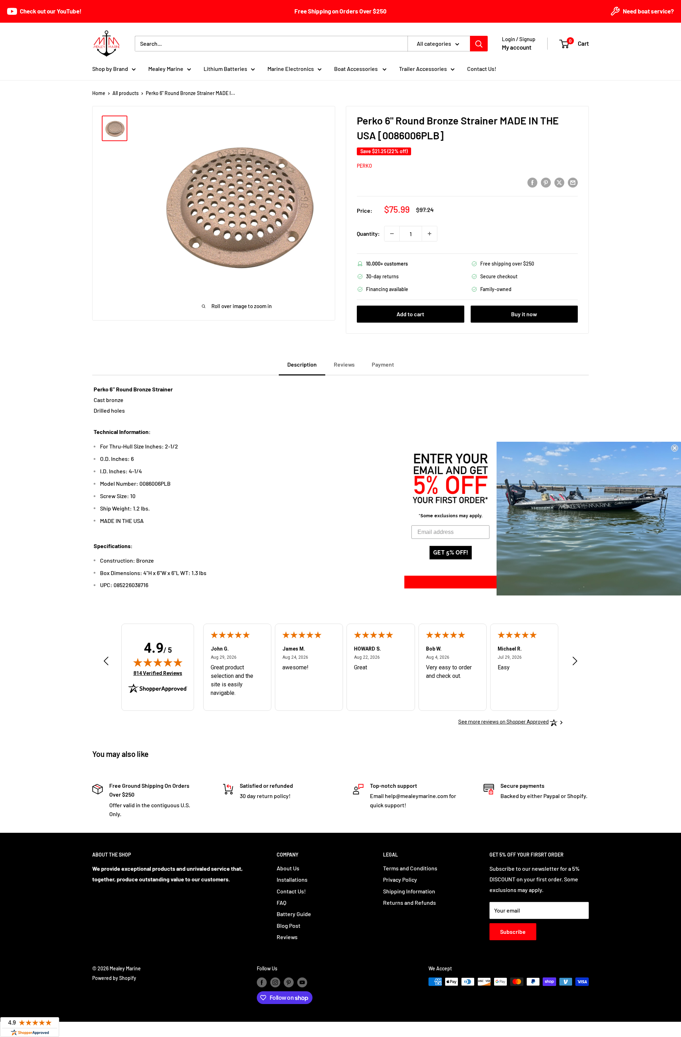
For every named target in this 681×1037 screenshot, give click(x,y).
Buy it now (524, 314)
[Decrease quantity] (391, 233)
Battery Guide (294, 913)
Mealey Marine (165, 68)
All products (125, 93)
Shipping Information (409, 891)
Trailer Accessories (423, 68)
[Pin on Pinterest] (546, 182)
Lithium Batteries (225, 68)
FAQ (281, 902)
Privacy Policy (400, 879)
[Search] (479, 43)
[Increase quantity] (429, 233)
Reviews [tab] (344, 364)
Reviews (287, 936)
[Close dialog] (674, 447)
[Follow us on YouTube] (302, 982)
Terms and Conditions (410, 868)
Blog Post (288, 925)
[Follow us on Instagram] (275, 982)
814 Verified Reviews (157, 673)
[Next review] (575, 663)
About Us (288, 868)
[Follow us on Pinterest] (289, 982)
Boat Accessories (356, 68)
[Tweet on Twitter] (559, 182)
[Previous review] (106, 663)
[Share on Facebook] (532, 182)
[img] (158, 662)
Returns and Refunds (409, 902)
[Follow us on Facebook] (262, 982)
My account (516, 47)
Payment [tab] (383, 364)
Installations (292, 879)
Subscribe (513, 931)
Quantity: (368, 233)
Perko (364, 166)
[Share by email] (573, 182)
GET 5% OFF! (450, 552)
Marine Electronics (290, 68)
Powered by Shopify (114, 978)
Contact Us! (481, 68)
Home (98, 93)
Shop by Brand (110, 68)
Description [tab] (302, 364)
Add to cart (410, 314)
